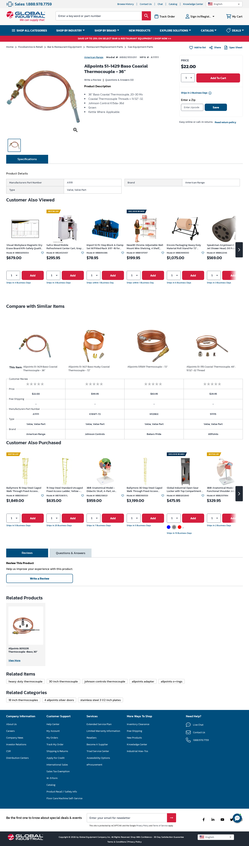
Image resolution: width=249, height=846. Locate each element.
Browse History (125, 4)
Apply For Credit (55, 758)
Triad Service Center (98, 751)
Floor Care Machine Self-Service (64, 798)
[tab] (27, 159)
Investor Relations (16, 744)
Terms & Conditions (117, 841)
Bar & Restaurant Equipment (64, 47)
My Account (53, 731)
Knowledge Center (193, 4)
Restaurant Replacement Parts (104, 47)
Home (9, 47)
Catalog (173, 4)
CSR (8, 751)
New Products (134, 738)
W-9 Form (52, 778)
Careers (10, 731)
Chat (160, 4)
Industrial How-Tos (137, 751)
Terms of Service (160, 825)
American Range (93, 57)
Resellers (91, 738)
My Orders (52, 738)
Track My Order (54, 744)
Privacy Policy (142, 825)
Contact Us (146, 4)
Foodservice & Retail (30, 47)
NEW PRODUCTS (139, 30)
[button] (224, 4)
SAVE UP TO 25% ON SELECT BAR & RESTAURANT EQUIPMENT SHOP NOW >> (124, 38)
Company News (14, 738)
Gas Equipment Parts (140, 47)
